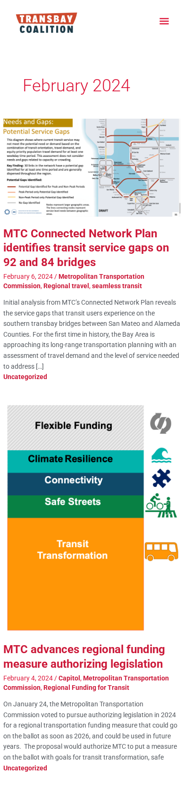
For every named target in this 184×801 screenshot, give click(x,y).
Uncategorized (25, 376)
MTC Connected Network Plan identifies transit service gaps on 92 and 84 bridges (86, 248)
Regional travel (66, 286)
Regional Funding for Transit (86, 687)
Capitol (69, 678)
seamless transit (117, 286)
